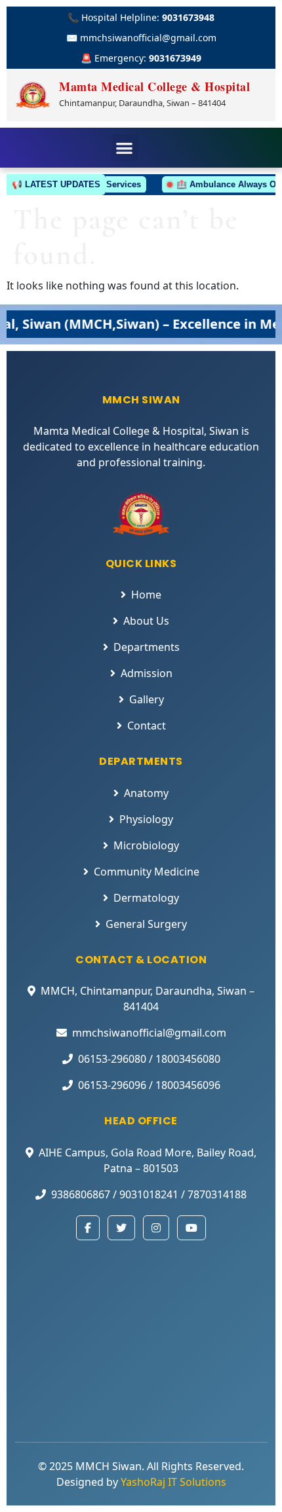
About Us (146, 621)
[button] (124, 147)
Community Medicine (146, 871)
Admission (146, 673)
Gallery (146, 699)
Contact (146, 725)
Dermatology (146, 898)
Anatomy (146, 793)
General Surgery (146, 924)
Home (146, 594)
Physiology (146, 819)
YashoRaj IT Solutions (173, 1482)
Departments (146, 647)
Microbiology (146, 845)
